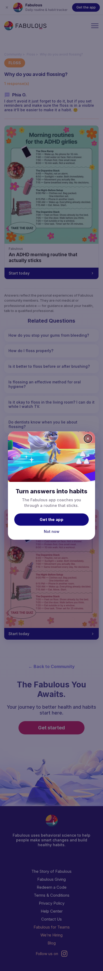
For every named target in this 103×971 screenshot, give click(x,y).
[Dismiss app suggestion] (88, 438)
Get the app (51, 519)
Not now (51, 531)
